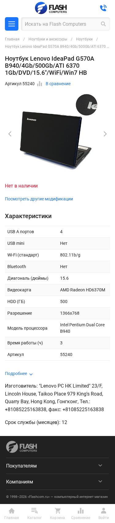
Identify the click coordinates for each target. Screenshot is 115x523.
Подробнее (16, 373)
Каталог (11, 24)
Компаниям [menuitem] (19, 482)
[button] (105, 134)
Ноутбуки (84, 39)
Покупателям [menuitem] (21, 466)
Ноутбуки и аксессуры (48, 39)
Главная (12, 39)
